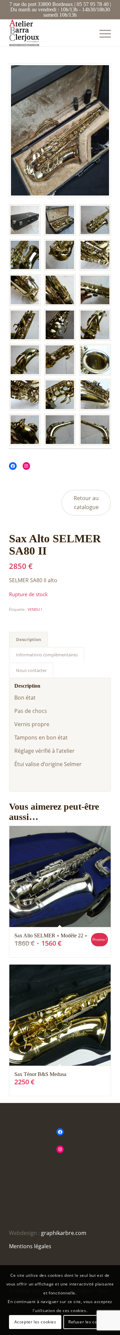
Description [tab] (28, 639)
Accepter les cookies (35, 1322)
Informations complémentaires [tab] (47, 655)
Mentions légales (30, 1246)
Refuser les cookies (88, 1322)
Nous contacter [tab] (31, 670)
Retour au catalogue (86, 502)
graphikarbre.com (63, 1233)
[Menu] (102, 33)
